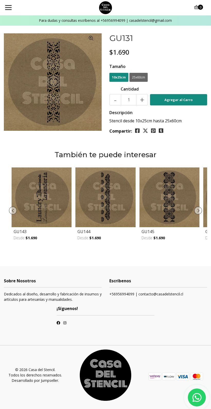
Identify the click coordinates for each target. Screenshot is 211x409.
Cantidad (130, 89)
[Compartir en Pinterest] (153, 130)
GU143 (20, 231)
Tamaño (117, 66)
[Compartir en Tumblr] (161, 130)
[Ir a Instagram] (64, 323)
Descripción (121, 112)
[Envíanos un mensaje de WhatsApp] (197, 397)
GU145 (148, 231)
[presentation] (13, 210)
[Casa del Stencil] (105, 7)
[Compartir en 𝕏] (145, 130)
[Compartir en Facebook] (137, 130)
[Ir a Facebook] (58, 323)
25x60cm (138, 77)
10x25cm (119, 77)
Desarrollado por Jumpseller (35, 380)
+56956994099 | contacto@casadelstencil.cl (146, 294)
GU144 (83, 231)
